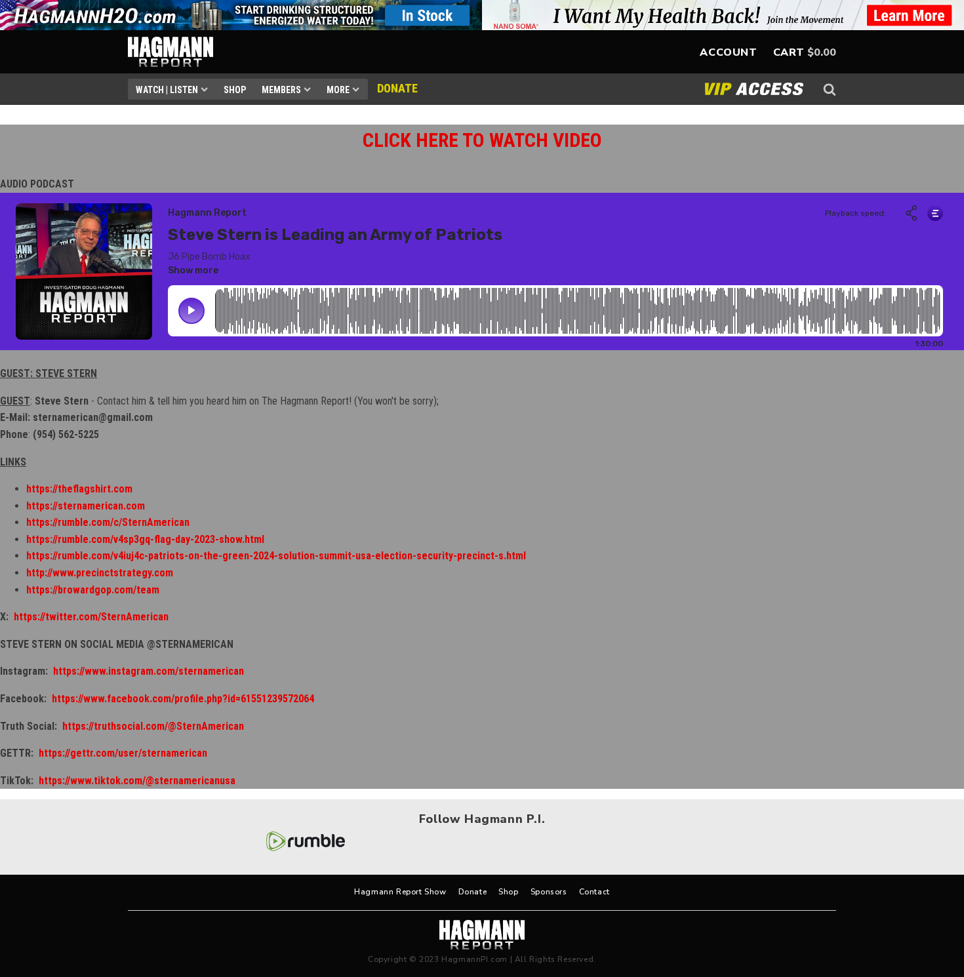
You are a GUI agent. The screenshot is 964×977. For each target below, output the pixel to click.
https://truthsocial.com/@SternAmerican (153, 726)
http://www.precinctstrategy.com (99, 573)
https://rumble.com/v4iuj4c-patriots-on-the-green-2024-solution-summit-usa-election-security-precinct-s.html (276, 555)
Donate (472, 892)
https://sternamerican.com (85, 506)
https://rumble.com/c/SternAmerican (108, 522)
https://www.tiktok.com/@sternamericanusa (137, 780)
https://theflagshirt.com (79, 489)
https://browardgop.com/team (92, 590)
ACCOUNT (728, 52)
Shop (235, 90)
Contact (594, 892)
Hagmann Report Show (400, 892)
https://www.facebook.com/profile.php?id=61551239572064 (183, 698)
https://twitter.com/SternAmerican (91, 616)
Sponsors (549, 892)
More (338, 90)
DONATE (397, 88)
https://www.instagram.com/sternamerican (148, 671)
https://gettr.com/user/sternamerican (123, 753)
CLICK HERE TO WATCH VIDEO (482, 140)
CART (789, 52)
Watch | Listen (167, 90)
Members (281, 90)
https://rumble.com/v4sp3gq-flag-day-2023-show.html (145, 539)
